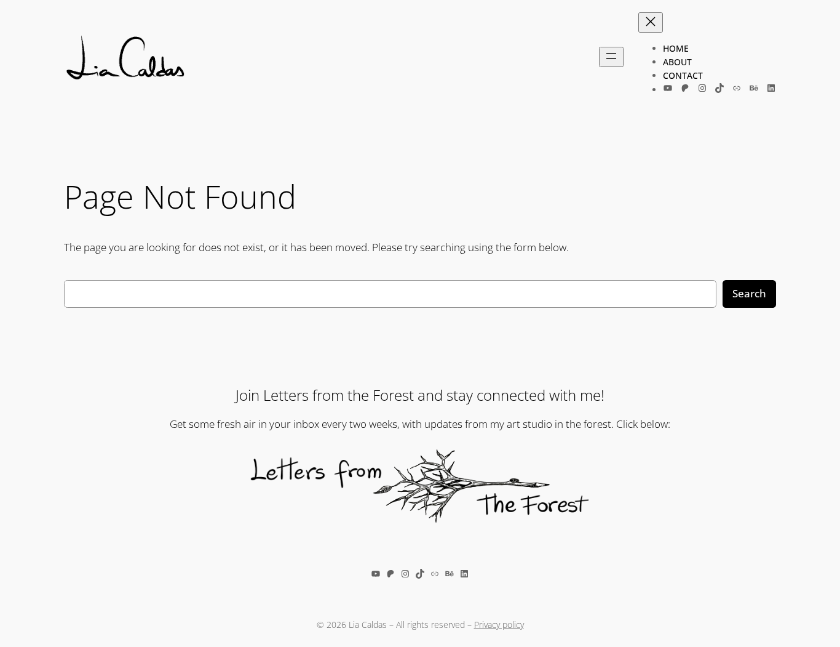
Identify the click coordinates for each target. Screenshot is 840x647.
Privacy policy (499, 624)
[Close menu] (650, 22)
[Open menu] (611, 57)
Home (676, 48)
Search (749, 293)
